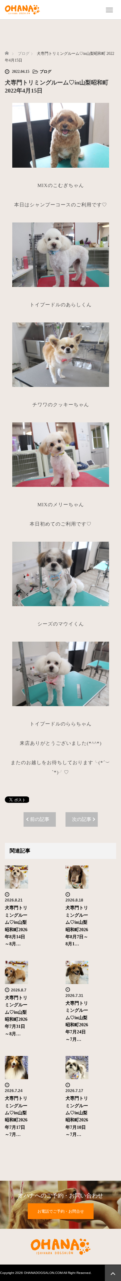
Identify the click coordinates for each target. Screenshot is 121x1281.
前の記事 (39, 819)
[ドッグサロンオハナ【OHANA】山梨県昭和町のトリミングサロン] (22, 9)
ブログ (45, 71)
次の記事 (81, 819)
